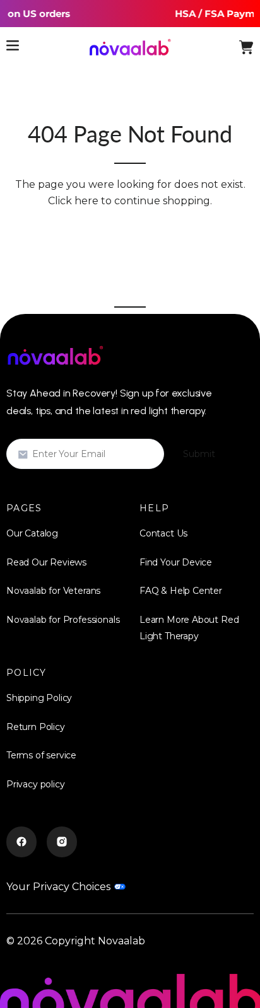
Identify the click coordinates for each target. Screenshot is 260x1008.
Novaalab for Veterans (53, 590)
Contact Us (163, 533)
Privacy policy (35, 784)
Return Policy (35, 727)
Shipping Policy (39, 698)
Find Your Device (175, 562)
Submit (199, 454)
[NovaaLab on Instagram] (62, 841)
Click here (73, 201)
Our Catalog (32, 533)
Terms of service (41, 755)
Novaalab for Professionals (62, 619)
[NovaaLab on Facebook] (21, 841)
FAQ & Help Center (180, 590)
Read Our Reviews (46, 562)
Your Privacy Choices (58, 887)
